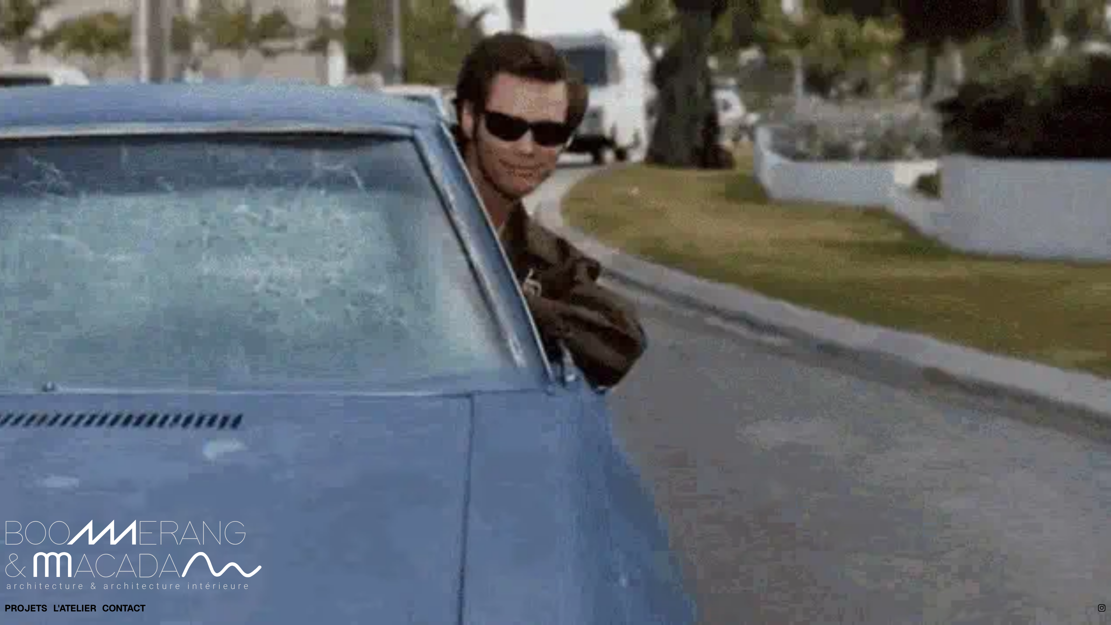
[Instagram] (1101, 608)
